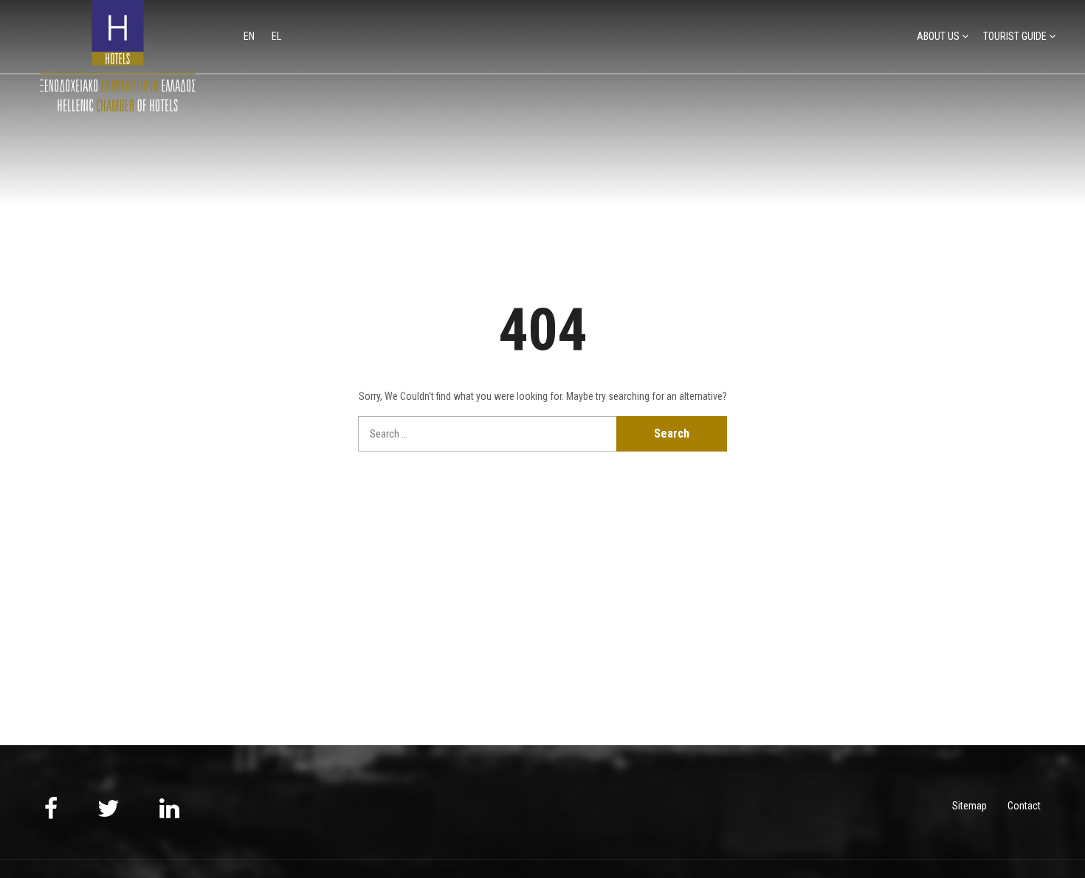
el (276, 36)
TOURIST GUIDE (1015, 36)
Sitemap (969, 806)
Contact (1024, 806)
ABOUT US (938, 36)
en (250, 36)
